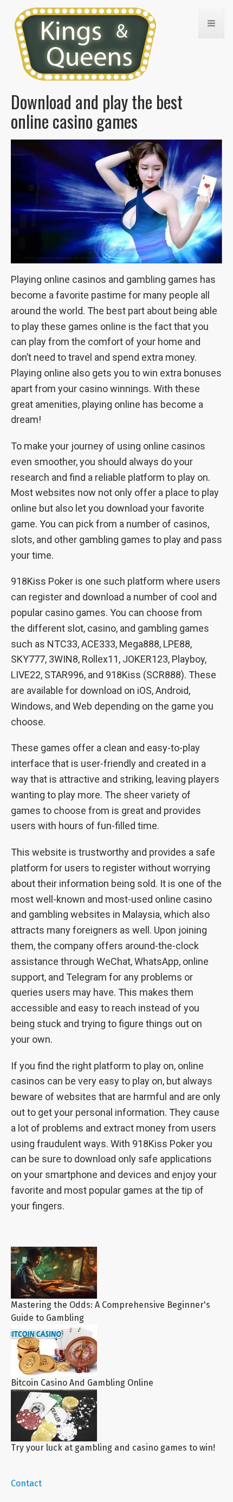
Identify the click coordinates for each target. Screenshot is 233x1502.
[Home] (90, 44)
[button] (211, 23)
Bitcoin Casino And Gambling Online (82, 1383)
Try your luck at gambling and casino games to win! (113, 1448)
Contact (26, 1483)
